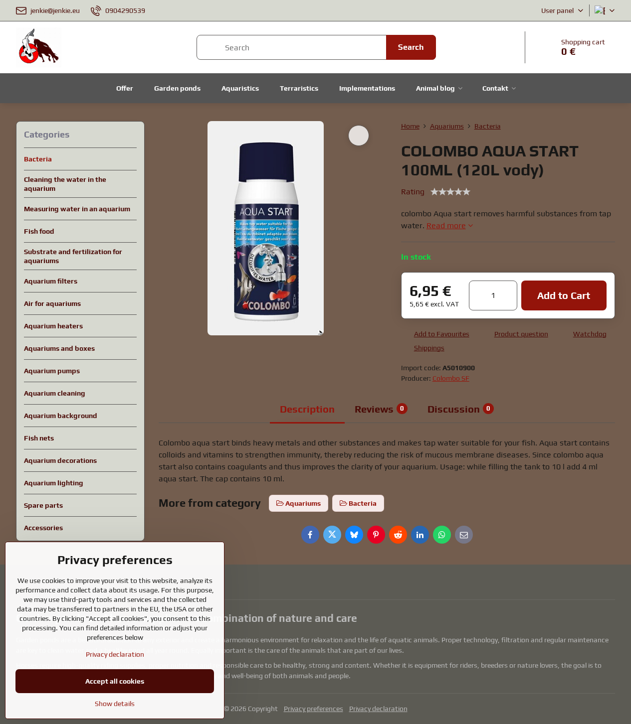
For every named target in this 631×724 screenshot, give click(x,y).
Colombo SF (450, 378)
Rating (412, 191)
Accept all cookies (114, 681)
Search (411, 47)
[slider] (450, 192)
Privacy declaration (378, 709)
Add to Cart (563, 295)
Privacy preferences (313, 709)
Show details (115, 704)
